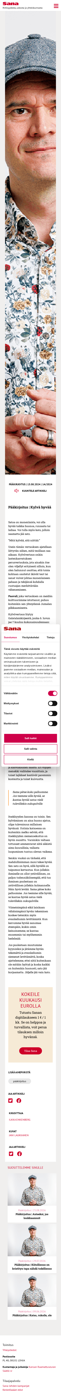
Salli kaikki (31, 738)
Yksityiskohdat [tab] (30, 637)
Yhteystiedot (9, 1350)
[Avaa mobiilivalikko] (56, 5)
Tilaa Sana (30, 1050)
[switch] (52, 703)
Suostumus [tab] (10, 637)
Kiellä (30, 759)
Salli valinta (30, 748)
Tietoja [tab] (50, 637)
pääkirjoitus (19, 1081)
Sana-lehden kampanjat (16, 1385)
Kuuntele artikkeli (34, 490)
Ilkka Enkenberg (19, 1119)
